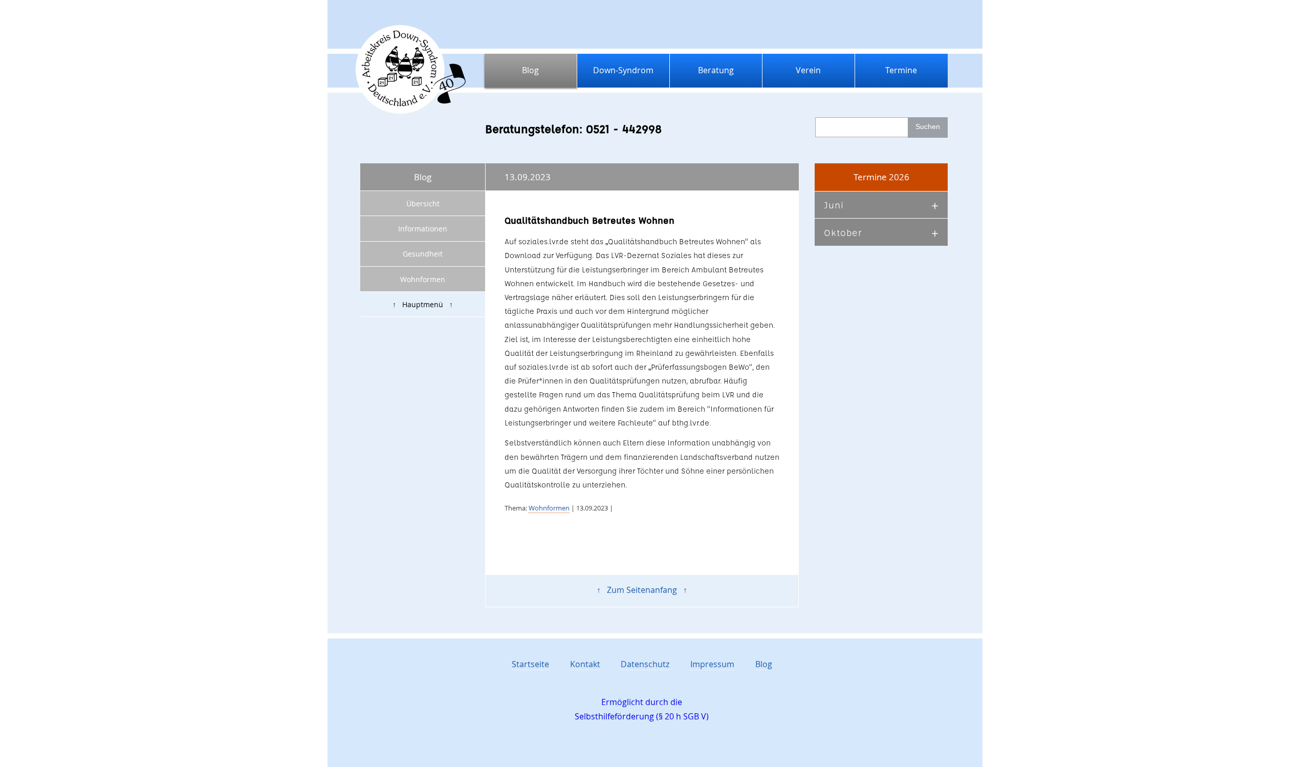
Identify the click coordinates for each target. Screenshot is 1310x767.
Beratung (716, 70)
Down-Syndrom (623, 70)
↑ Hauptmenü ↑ (422, 304)
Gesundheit (423, 254)
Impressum (712, 664)
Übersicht (423, 203)
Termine (901, 70)
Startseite (530, 664)
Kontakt (585, 664)
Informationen (422, 228)
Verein (808, 70)
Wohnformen (422, 279)
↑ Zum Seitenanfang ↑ (642, 589)
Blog (530, 70)
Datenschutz (645, 664)
